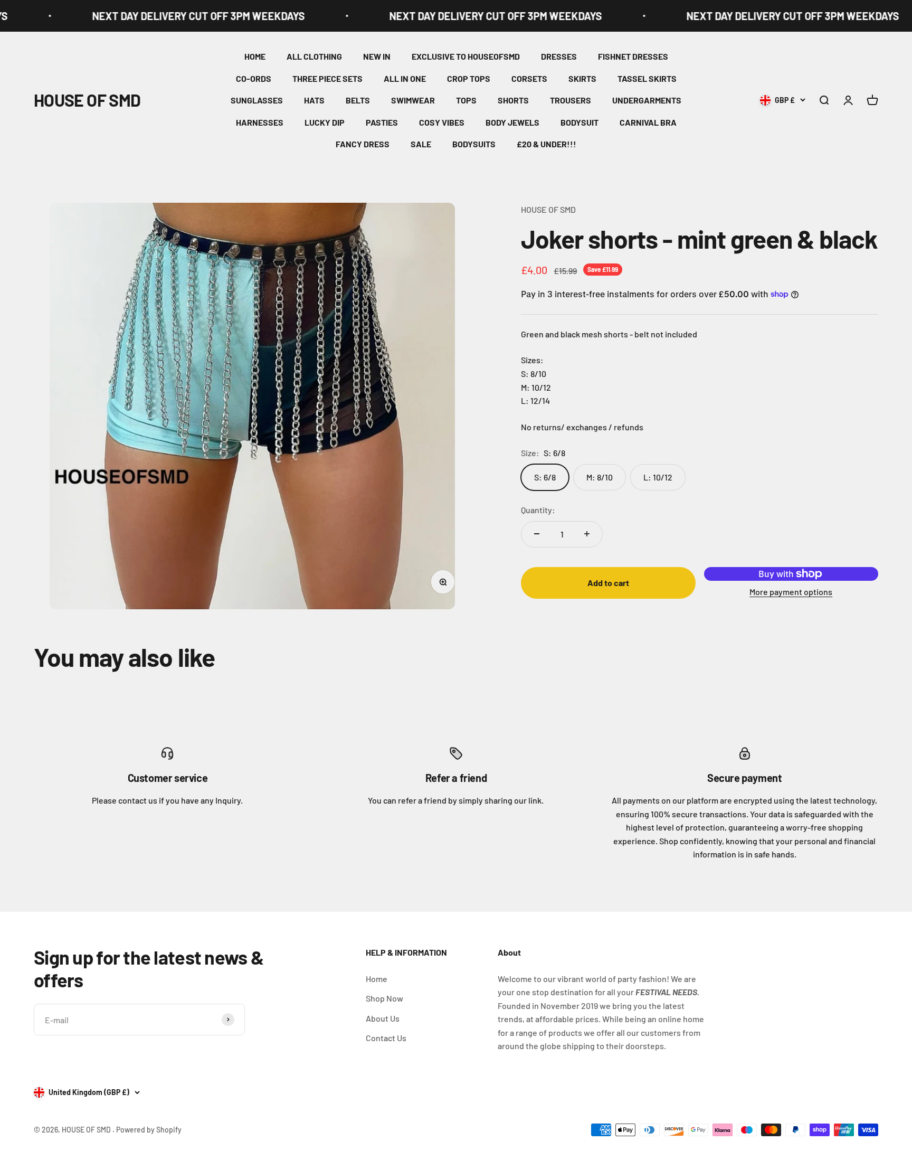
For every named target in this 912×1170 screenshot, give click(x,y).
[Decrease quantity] (536, 533)
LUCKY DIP (325, 122)
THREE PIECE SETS (327, 78)
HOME (254, 56)
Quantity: (538, 510)
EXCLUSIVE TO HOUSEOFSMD (466, 56)
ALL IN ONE (405, 78)
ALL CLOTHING (314, 56)
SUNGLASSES (257, 100)
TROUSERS (570, 100)
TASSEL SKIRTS (647, 78)
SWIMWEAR (413, 100)
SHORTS (513, 100)
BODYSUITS (474, 144)
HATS (314, 100)
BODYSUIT (579, 122)
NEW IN (377, 56)
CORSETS (529, 78)
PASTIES (382, 122)
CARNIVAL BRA (648, 122)
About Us (383, 1018)
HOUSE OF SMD (548, 209)
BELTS (358, 100)
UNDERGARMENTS (646, 100)
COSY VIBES (441, 122)
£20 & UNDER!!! (546, 144)
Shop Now (384, 998)
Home (376, 979)
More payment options (790, 591)
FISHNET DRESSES (633, 56)
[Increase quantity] (587, 533)
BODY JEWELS (512, 122)
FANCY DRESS (363, 144)
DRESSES (559, 56)
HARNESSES (259, 122)
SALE (421, 144)
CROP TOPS (468, 78)
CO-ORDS (253, 78)
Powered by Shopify (149, 1129)
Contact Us (386, 1038)
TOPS (466, 100)
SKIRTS (582, 78)
